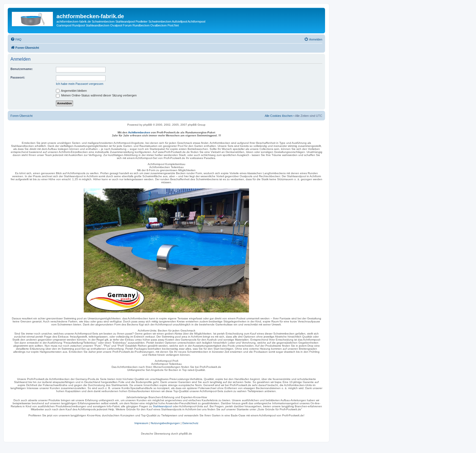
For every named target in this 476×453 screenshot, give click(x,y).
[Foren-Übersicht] (32, 18)
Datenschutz (190, 423)
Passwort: (17, 77)
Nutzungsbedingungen (165, 423)
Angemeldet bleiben (73, 90)
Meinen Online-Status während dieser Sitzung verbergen (98, 95)
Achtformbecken (139, 132)
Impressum (141, 423)
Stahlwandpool (162, 406)
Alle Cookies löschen (279, 115)
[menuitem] (15, 39)
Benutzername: (21, 69)
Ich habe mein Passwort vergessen (79, 83)
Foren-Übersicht (21, 115)
